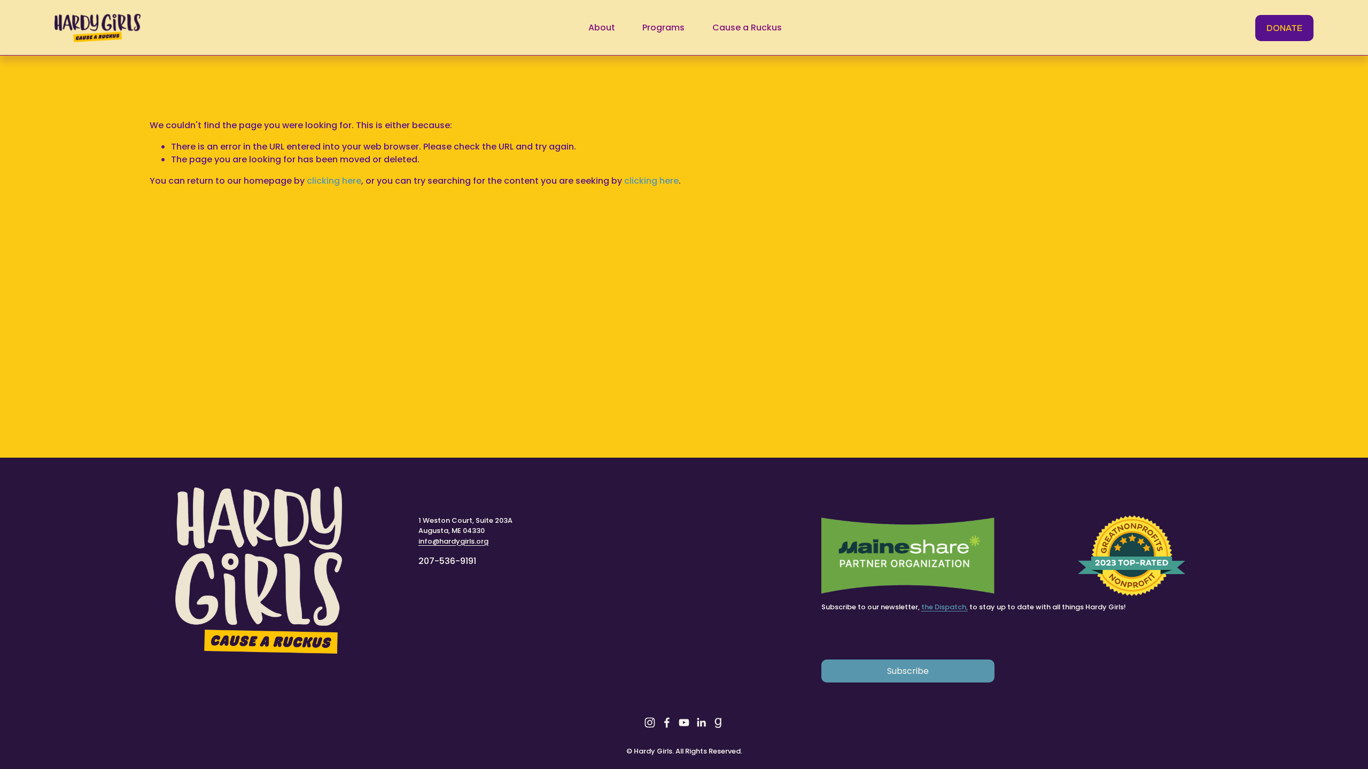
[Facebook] (667, 722)
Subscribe (908, 671)
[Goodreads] (718, 722)
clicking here (334, 181)
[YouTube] (684, 722)
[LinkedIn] (701, 722)
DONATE (1284, 28)
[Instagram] (649, 722)
